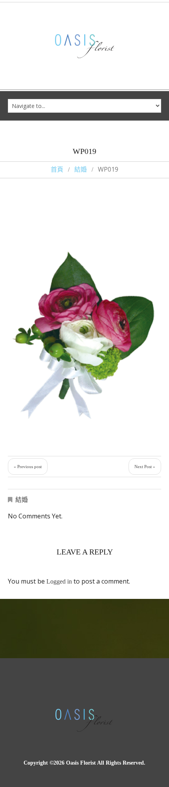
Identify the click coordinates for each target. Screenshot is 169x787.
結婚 (80, 169)
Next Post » (144, 466)
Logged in (59, 581)
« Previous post (28, 466)
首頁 (57, 169)
